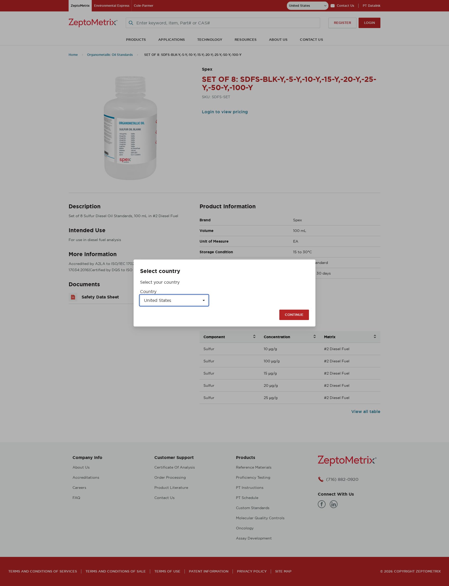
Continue (294, 314)
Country (148, 291)
